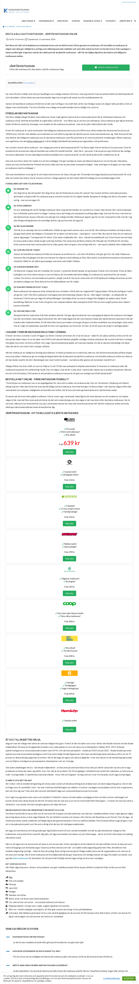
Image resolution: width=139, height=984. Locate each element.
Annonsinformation (129, 2)
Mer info (69, 452)
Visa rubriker (29, 83)
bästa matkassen (20, 858)
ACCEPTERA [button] (129, 978)
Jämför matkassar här (108, 67)
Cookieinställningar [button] (111, 978)
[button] (69, 937)
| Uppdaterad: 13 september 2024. (40, 39)
